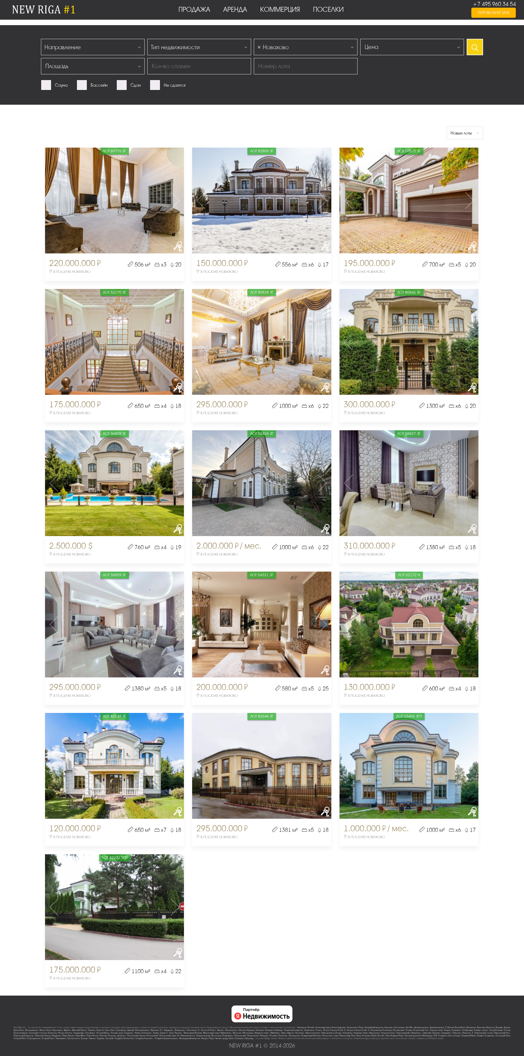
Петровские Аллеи (136, 1035)
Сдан (135, 85)
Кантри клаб (436, 1030)
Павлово (456, 1033)
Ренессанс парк (330, 1035)
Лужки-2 (164, 1033)
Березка (481, 1027)
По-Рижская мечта (186, 1035)
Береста (490, 1027)
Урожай (109, 1038)
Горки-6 (100, 1030)
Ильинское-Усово (313, 1030)
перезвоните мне (494, 13)
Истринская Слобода (381, 1030)
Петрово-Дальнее (117, 1035)
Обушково (416, 1033)
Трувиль (100, 1038)
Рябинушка (427, 1035)
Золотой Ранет (208, 1030)
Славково (490, 1035)
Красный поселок (38, 1033)
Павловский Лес (502, 1033)
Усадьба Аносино (144, 1038)
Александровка (323, 1027)
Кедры (447, 1030)
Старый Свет (48, 1038)
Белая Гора (460, 1027)
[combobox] (92, 47)
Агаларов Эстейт (305, 1027)
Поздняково (227, 1035)
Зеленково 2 (193, 1030)
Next (161, 200)
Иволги (242, 1030)
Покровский (240, 1035)
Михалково (226, 1033)
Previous (68, 200)
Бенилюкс (471, 1027)
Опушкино (446, 1033)
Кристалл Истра (56, 1033)
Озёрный (426, 1033)
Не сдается (174, 85)
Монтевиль (248, 1033)
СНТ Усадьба (439, 1035)
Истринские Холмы (402, 1030)
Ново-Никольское (371, 1033)
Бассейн (99, 85)
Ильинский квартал (293, 1030)
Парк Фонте (93, 1035)
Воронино (57, 1030)
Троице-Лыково (88, 1038)
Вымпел (67, 1030)
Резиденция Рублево (311, 1035)
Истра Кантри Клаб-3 (358, 1030)
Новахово (348, 1033)
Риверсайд (345, 1035)
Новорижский (403, 1033)
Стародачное (34, 1038)
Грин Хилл (110, 1030)
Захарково (180, 1030)
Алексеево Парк (355, 1027)
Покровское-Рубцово (258, 1035)
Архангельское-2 (438, 1027)
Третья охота (73, 1038)
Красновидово (21, 1033)
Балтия (451, 1027)
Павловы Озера (42, 1035)
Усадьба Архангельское (166, 1038)
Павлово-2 (467, 1033)
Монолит (237, 1033)
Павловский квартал (24, 1035)
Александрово (339, 1027)
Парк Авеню (68, 1035)
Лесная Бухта (102, 1033)
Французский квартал (189, 1038)
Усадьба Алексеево (124, 1038)
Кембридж (467, 1030)
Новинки (358, 1033)
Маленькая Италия (193, 1033)
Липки (137, 1033)
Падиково (56, 1035)
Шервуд (249, 1038)
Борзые (499, 1027)
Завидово (168, 1030)
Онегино (436, 1033)
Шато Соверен (236, 1038)
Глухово (92, 1030)
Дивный (130, 1030)
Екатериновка (142, 1030)
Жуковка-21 (156, 1030)
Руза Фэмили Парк (395, 1035)
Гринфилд (121, 1030)
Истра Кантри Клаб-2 (334, 1030)
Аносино (389, 1027)
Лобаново (146, 1033)
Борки (507, 1027)
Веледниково (31, 1030)
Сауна (61, 85)
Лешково (128, 1033)
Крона (69, 1033)
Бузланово (19, 1030)
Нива (283, 1033)
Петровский (152, 1035)
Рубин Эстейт (377, 1035)
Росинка (366, 1035)
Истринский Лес (421, 1030)
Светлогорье (454, 1035)
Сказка (480, 1035)
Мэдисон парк (262, 1033)
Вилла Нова (45, 1030)
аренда (236, 9)
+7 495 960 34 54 (494, 4)
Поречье (283, 1035)
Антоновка (399, 1027)
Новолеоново (388, 1033)
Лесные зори (117, 1033)
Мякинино (275, 1033)
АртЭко (409, 1027)
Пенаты (103, 1035)
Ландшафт (78, 1033)
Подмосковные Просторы (208, 1035)
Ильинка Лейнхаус (274, 1030)
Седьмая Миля (468, 1035)
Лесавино (90, 1033)
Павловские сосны (484, 1033)
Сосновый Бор (503, 1035)
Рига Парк (356, 1035)
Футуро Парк (207, 1038)
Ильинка (260, 1030)
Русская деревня (413, 1035)
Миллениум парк (211, 1033)
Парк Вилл (80, 1035)
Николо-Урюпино (295, 1033)
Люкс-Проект (175, 1033)
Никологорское (312, 1033)
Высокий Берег (79, 1030)
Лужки (156, 1033)
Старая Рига (20, 1038)
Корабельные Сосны (499, 1030)
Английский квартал (374, 1027)
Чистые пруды (221, 1038)
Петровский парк (167, 1035)
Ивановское (231, 1030)
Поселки (329, 9)
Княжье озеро (481, 1030)
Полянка (274, 1035)
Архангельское (421, 1027)
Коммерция (281, 9)
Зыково (220, 1030)
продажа (195, 9)
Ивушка (250, 1030)
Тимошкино (61, 1038)
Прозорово (294, 1035)
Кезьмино (456, 1030)
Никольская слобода (331, 1033)
